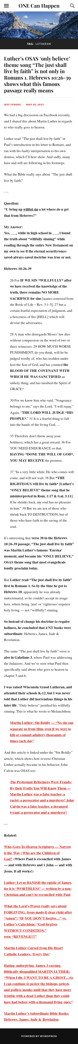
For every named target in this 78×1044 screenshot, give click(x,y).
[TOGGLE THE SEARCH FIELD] (71, 5)
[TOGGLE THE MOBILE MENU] (6, 5)
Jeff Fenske (12, 104)
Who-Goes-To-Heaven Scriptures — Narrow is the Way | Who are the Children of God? (37, 852)
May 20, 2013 (35, 104)
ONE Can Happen (39, 5)
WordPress (48, 1036)
